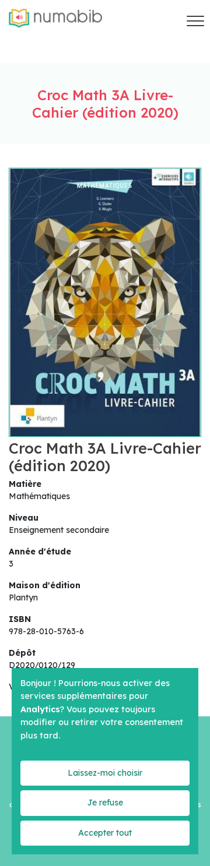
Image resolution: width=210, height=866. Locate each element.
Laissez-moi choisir (105, 773)
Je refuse (105, 802)
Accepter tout (105, 833)
